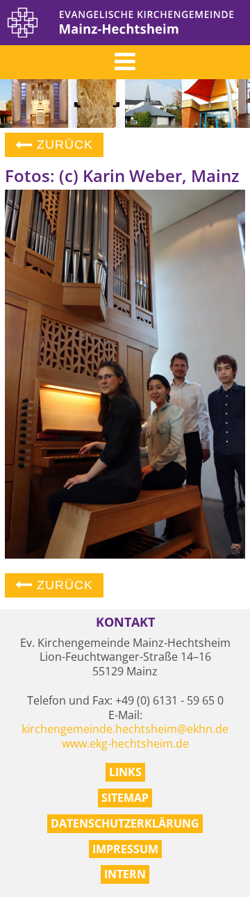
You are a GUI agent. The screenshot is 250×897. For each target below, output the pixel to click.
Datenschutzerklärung (125, 823)
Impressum (125, 849)
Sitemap (125, 797)
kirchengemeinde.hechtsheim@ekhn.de (125, 728)
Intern (125, 874)
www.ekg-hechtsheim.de (125, 743)
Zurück (63, 144)
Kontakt (125, 622)
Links (125, 772)
